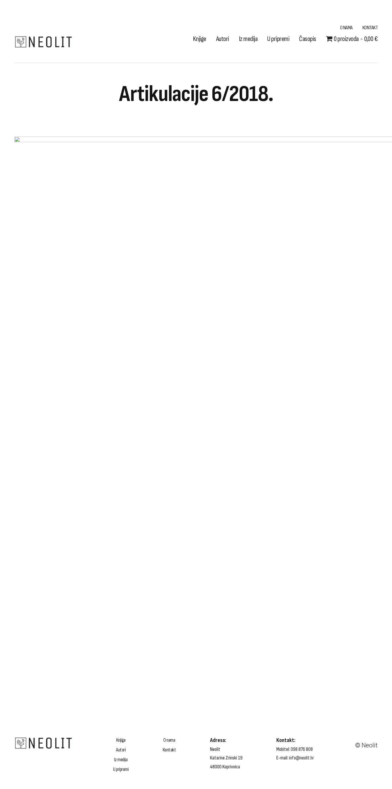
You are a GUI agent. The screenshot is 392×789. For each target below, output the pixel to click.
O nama (346, 28)
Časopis (307, 39)
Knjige (199, 39)
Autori (222, 39)
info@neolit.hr (301, 758)
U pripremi (278, 39)
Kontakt (370, 28)
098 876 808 (302, 749)
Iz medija (248, 39)
